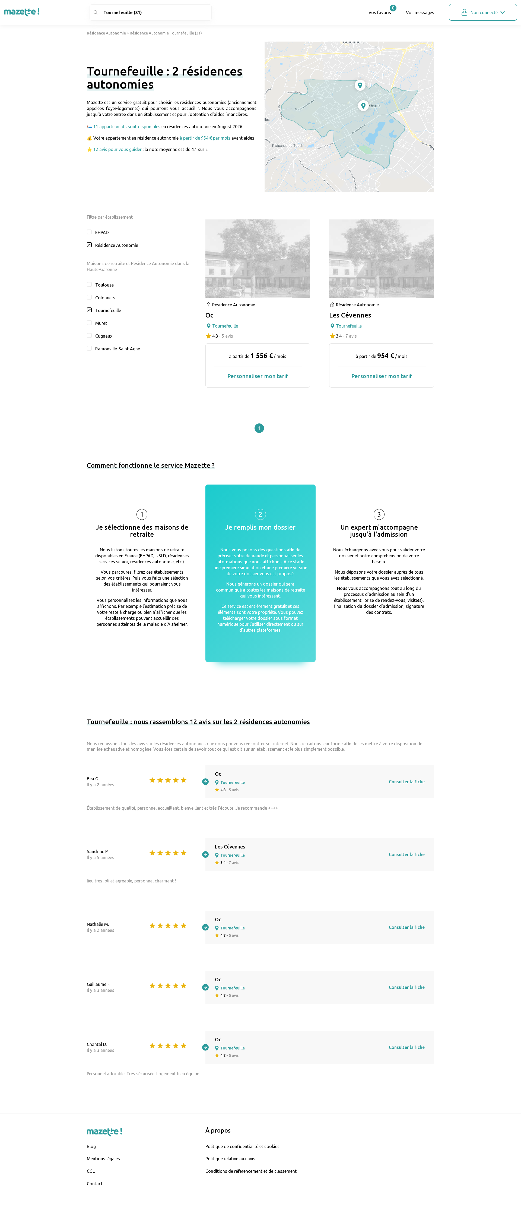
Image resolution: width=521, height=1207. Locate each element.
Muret (101, 323)
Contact (95, 1183)
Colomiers (105, 297)
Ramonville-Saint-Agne (117, 348)
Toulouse (104, 284)
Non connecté (484, 12)
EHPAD (102, 232)
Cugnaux (103, 336)
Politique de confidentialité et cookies (242, 1146)
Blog (91, 1146)
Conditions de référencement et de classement (251, 1171)
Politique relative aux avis (230, 1158)
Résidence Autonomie (106, 33)
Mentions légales (103, 1158)
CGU (91, 1171)
